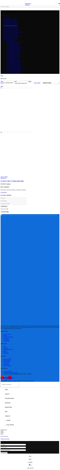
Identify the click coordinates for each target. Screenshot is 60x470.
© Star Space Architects (11, 381)
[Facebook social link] (28, 1)
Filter (30, 81)
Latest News (6, 339)
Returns (5, 335)
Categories (3, 15)
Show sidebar (37, 82)
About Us (6, 348)
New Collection (7, 360)
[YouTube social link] (30, 1)
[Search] (57, 6)
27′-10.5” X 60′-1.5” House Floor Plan (12, 181)
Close (2, 75)
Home (2, 82)
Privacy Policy (7, 334)
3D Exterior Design (8, 349)
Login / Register (10, 424)
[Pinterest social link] (32, 1)
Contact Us (6, 338)
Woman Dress (7, 361)
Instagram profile (7, 359)
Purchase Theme (7, 365)
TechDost (31, 381)
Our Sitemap (6, 340)
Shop (5, 350)
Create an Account (5, 438)
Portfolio (6, 352)
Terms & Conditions (8, 337)
